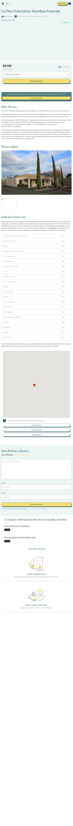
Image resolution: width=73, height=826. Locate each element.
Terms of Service (39, 508)
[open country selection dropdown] (69, 3)
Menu (7, 3)
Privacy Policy (30, 508)
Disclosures (53, 228)
